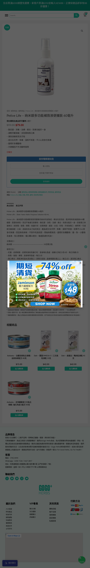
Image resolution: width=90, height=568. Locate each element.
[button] (80, 263)
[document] (45, 284)
